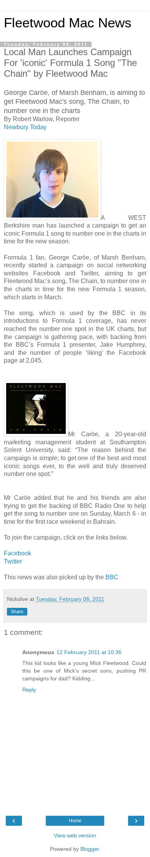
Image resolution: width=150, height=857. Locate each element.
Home (75, 820)
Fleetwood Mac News (68, 22)
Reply (29, 690)
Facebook (17, 553)
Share (17, 611)
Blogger (89, 849)
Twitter (13, 561)
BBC (111, 577)
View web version (75, 835)
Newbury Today (25, 127)
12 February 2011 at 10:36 (89, 652)
